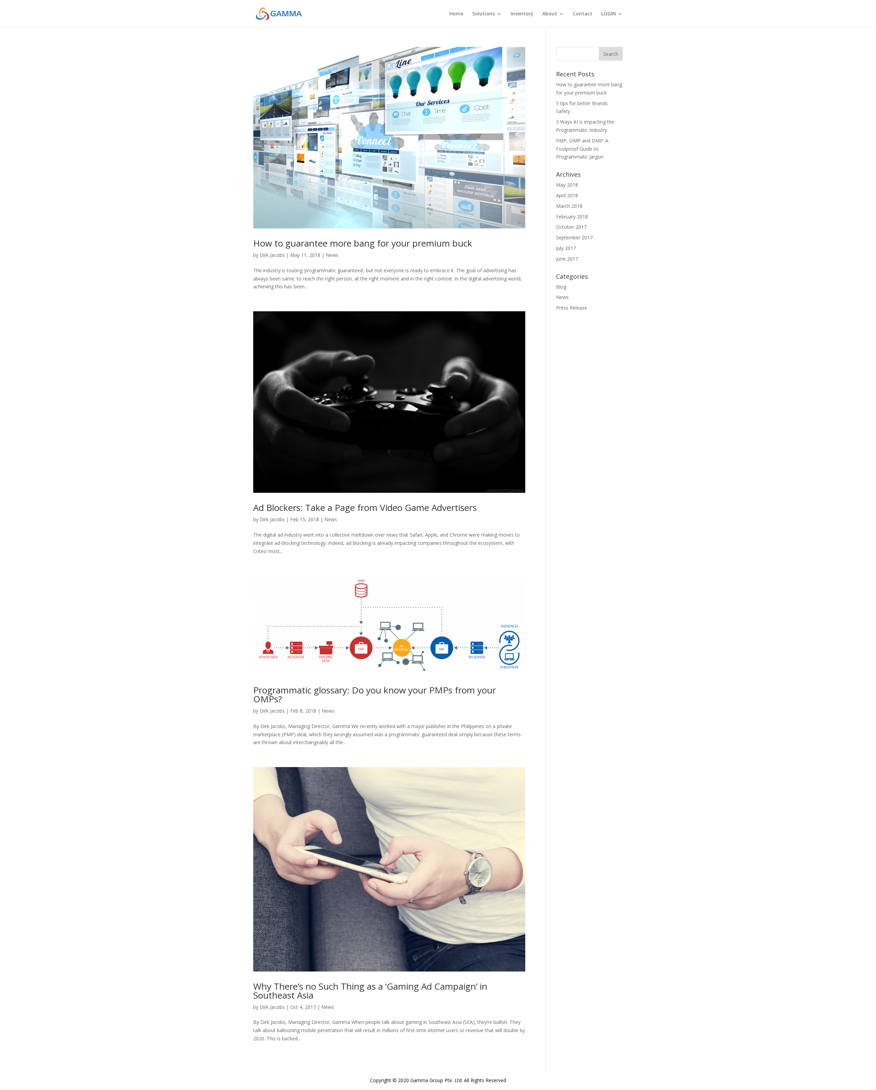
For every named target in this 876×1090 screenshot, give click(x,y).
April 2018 (567, 195)
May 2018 (567, 184)
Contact (582, 14)
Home (456, 14)
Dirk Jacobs (272, 255)
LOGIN (608, 14)
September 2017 (574, 237)
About (549, 14)
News (332, 255)
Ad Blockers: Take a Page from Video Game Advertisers (365, 507)
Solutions (483, 14)
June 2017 (567, 258)
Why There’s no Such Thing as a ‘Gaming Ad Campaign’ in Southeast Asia (370, 990)
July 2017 (566, 248)
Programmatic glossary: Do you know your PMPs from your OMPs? (374, 694)
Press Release (571, 307)
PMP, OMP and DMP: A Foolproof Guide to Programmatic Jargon (582, 148)
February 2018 (572, 216)
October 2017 (571, 227)
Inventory (522, 14)
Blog (561, 287)
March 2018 (569, 206)
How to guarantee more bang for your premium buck (362, 243)
